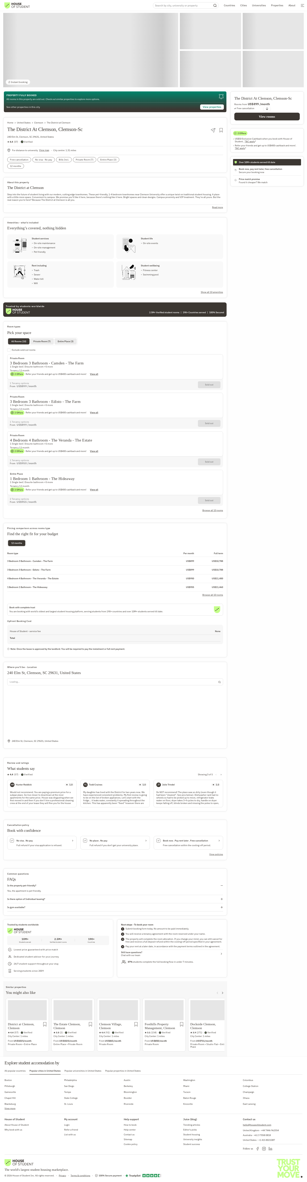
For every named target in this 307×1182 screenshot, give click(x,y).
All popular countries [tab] (15, 1070)
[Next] (222, 993)
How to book (130, 1124)
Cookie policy (130, 1144)
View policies (216, 854)
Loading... (14, 681)
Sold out (209, 384)
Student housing (191, 1134)
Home (10, 122)
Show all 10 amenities (212, 292)
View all (94, 374)
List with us (70, 1134)
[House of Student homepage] (17, 5)
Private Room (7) (42, 341)
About (291, 5)
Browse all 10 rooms (212, 594)
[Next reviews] (221, 775)
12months (16, 543)
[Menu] (302, 5)
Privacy (62, 1175)
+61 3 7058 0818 (262, 1135)
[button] (90, 50)
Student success (191, 1144)
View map (44, 150)
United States (24, 122)
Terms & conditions (80, 1175)
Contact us (129, 1134)
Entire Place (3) (65, 341)
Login (67, 1124)
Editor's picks (190, 1129)
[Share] (213, 130)
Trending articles (191, 1124)
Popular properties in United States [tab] (123, 1070)
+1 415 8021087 (266, 1140)
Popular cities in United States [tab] (45, 1070)
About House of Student (17, 1124)
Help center (130, 1129)
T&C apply (250, 141)
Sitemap (128, 1139)
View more (10, 1108)
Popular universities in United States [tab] (82, 1070)
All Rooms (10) (18, 341)
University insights (192, 1139)
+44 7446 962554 (270, 1130)
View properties (212, 106)
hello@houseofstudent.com (257, 1124)
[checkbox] (115, 350)
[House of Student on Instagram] (264, 1149)
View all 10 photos (289, 82)
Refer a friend (71, 1129)
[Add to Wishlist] (221, 130)
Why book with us (13, 1129)
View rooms (267, 116)
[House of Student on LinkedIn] (270, 1149)
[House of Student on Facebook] (257, 1149)
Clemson (38, 122)
